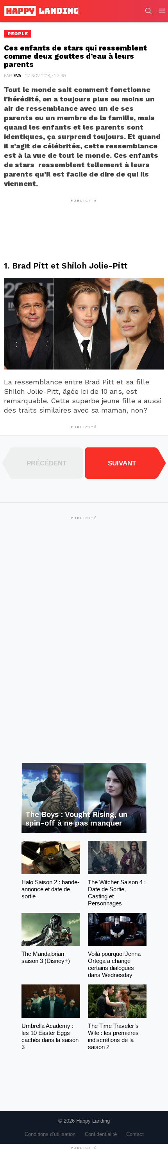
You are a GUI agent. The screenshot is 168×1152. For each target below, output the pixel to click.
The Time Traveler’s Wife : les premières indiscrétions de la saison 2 (113, 1036)
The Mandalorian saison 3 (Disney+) (45, 957)
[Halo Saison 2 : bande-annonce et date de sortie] (50, 857)
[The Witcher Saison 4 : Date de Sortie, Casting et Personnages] (117, 857)
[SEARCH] (148, 11)
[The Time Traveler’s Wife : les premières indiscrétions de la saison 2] (117, 1000)
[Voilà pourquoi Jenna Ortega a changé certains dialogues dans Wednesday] (117, 929)
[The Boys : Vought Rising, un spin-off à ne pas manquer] (84, 798)
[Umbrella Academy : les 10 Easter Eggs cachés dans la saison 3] (50, 1000)
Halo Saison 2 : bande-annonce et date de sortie (50, 889)
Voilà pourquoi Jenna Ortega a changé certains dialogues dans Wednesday (114, 964)
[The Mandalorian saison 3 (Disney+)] (50, 929)
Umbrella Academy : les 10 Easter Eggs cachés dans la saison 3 (50, 1036)
